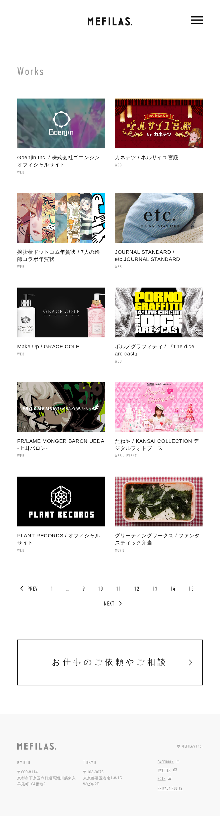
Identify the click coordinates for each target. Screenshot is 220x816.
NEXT (109, 603)
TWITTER (164, 770)
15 (191, 588)
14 (173, 588)
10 (100, 588)
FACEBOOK (166, 762)
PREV (33, 588)
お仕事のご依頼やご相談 (110, 662)
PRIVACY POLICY (170, 788)
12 (137, 588)
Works (31, 71)
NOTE (162, 778)
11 (118, 588)
